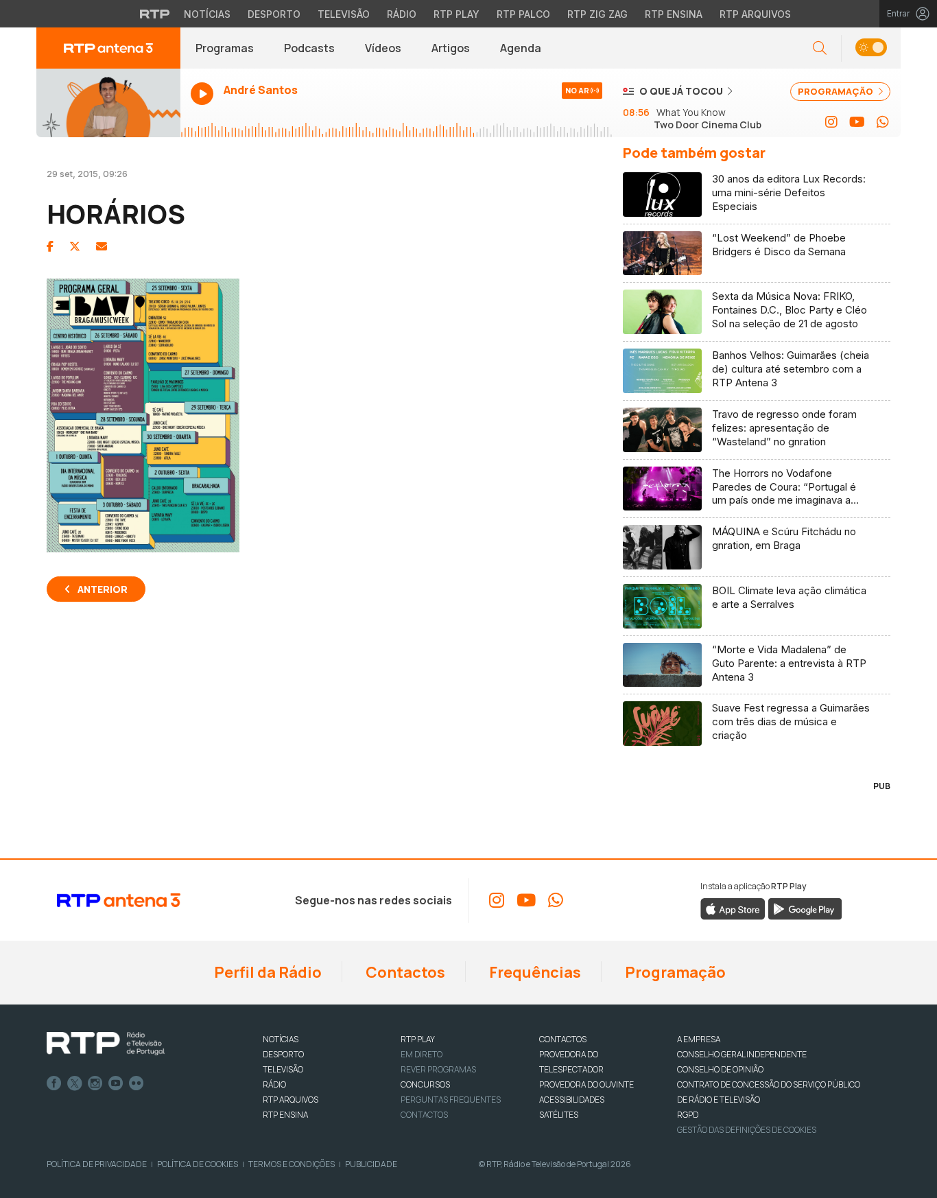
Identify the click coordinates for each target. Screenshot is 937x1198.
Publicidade (371, 1164)
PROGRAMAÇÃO (836, 91)
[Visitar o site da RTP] (155, 13)
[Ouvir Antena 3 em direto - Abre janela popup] (108, 103)
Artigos (450, 48)
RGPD (687, 1114)
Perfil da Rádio (266, 972)
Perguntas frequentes (451, 1099)
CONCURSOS (425, 1084)
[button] (871, 48)
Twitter (74, 1083)
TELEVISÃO (283, 1069)
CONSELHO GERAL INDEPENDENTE (742, 1054)
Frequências (533, 972)
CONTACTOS (562, 1039)
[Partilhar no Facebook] (50, 246)
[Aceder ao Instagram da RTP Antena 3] (831, 122)
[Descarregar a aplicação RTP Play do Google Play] (805, 908)
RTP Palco (523, 14)
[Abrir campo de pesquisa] (820, 48)
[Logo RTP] (106, 1043)
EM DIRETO (421, 1054)
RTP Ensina (673, 14)
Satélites (558, 1114)
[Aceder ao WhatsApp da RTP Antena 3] (883, 122)
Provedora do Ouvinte (586, 1084)
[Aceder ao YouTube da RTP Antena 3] (857, 122)
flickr (136, 1083)
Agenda (520, 48)
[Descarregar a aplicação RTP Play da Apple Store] (733, 908)
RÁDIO (274, 1084)
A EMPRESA (698, 1039)
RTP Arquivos (755, 14)
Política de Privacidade (97, 1164)
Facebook (54, 1083)
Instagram (95, 1083)
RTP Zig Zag (597, 14)
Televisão (344, 14)
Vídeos (383, 48)
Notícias (207, 14)
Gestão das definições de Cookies (746, 1130)
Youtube (115, 1083)
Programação (674, 972)
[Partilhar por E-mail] (101, 246)
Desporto (274, 14)
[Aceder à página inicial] (108, 48)
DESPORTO (283, 1054)
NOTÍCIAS (280, 1039)
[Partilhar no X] (74, 246)
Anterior (103, 589)
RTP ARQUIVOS (290, 1099)
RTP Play (456, 14)
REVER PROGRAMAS (438, 1069)
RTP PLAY (418, 1039)
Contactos (404, 972)
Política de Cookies (197, 1164)
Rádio (401, 14)
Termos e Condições (291, 1164)
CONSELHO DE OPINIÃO (720, 1069)
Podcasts (309, 48)
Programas (224, 48)
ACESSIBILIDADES (571, 1099)
